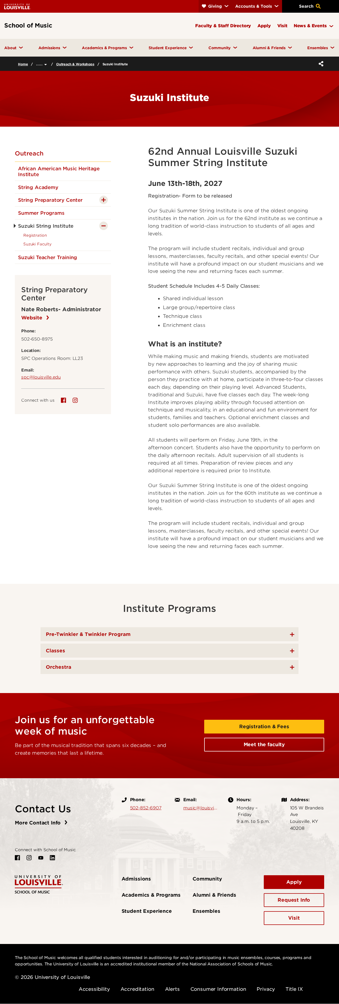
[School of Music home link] (39, 884)
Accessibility (94, 989)
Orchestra (58, 667)
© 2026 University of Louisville (52, 977)
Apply (293, 882)
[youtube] (40, 857)
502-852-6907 (146, 807)
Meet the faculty (264, 744)
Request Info (294, 900)
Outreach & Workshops (75, 64)
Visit (294, 918)
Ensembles (206, 911)
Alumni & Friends (214, 895)
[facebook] (63, 400)
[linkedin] (52, 857)
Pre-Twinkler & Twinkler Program (88, 634)
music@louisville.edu (200, 807)
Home (23, 64)
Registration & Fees (264, 726)
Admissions (136, 879)
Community (207, 879)
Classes (55, 650)
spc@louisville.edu (41, 377)
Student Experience (147, 911)
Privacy (266, 989)
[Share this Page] (320, 63)
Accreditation (137, 989)
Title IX (294, 989)
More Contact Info (38, 823)
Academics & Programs (151, 895)
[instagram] (75, 400)
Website (32, 317)
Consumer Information (218, 989)
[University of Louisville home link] (17, 6)
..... (40, 63)
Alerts (172, 989)
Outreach (29, 153)
